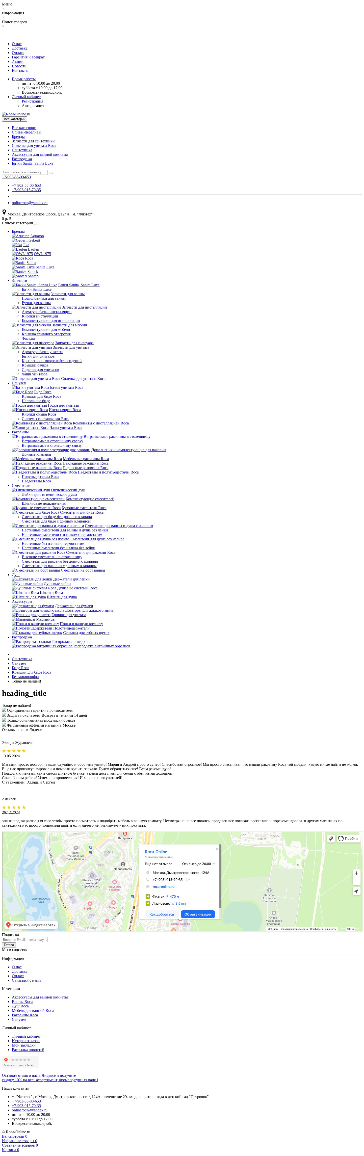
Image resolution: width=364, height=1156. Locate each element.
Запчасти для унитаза (71, 347)
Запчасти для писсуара (74, 343)
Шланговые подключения (44, 503)
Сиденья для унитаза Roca (34, 145)
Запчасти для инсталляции (84, 307)
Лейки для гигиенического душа (49, 494)
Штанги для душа (62, 597)
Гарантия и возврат (28, 57)
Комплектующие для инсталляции (51, 320)
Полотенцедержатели (71, 628)
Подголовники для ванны (44, 298)
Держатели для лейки (71, 579)
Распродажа (22, 159)
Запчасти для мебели (69, 325)
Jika (26, 245)
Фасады (28, 338)
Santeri (33, 276)
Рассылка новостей (28, 1050)
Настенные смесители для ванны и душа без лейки (65, 530)
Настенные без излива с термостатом (53, 543)
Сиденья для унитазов (40, 370)
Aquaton (37, 236)
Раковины (20, 432)
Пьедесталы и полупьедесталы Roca (108, 472)
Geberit (34, 240)
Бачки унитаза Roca (66, 387)
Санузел (19, 383)
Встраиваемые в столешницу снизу (52, 445)
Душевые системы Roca (77, 588)
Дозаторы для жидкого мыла (89, 610)
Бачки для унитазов (38, 356)
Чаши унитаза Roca (66, 427)
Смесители (21, 485)
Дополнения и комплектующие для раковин (128, 450)
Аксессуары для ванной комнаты (40, 154)
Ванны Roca (22, 1001)
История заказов (26, 1041)
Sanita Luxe (45, 267)
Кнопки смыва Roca (39, 414)
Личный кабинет (26, 1036)
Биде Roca (43, 392)
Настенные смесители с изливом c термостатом (62, 534)
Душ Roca (20, 1006)
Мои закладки (24, 1045)
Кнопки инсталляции (40, 316)
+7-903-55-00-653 (26, 185)
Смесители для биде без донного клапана (57, 517)
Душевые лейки (57, 583)
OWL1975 (42, 254)
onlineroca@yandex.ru (30, 203)
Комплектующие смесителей (90, 499)
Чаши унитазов (35, 374)
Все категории (24, 128)
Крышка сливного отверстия (46, 334)
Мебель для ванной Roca (33, 1010)
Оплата (18, 53)
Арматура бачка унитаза (42, 352)
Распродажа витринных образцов (102, 646)
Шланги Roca (51, 592)
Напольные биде (36, 401)
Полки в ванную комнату (81, 624)
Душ (16, 575)
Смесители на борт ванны (83, 570)
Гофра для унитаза (63, 405)
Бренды (18, 136)
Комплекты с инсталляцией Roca (101, 423)
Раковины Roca (25, 1015)
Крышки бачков (35, 365)
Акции (18, 61)
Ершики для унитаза (69, 615)
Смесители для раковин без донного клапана (60, 561)
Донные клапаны (36, 454)
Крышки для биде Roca (41, 396)
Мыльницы (45, 619)
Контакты (20, 70)
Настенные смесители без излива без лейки (58, 548)
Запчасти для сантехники (33, 141)
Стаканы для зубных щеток (86, 633)
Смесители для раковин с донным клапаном (59, 566)
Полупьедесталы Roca (40, 476)
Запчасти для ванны (68, 294)
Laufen (33, 249)
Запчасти (19, 280)
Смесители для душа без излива (97, 539)
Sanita (31, 263)
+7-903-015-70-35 (26, 190)
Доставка (19, 48)
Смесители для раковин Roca (90, 552)
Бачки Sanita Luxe (37, 289)
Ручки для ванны (36, 303)
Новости (19, 66)
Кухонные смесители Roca (84, 508)
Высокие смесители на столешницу (52, 557)
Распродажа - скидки (70, 641)
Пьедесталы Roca (36, 481)
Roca (29, 258)
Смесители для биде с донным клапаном (56, 521)
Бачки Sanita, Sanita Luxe (32, 163)
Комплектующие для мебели (46, 329)
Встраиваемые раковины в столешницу (117, 436)
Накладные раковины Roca (85, 463)
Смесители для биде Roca (82, 512)
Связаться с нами (26, 980)
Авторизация (33, 106)
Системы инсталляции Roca (45, 419)
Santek (32, 271)
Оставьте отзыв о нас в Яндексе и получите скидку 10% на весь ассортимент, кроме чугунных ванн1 (50, 1077)
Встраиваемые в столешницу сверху (52, 441)
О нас (17, 44)
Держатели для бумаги (74, 606)
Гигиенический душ (68, 490)
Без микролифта (25, 677)
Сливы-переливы (26, 132)
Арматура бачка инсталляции (47, 312)
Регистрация (32, 101)
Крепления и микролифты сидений (52, 361)
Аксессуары (22, 601)
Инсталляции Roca (65, 410)
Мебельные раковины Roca (86, 459)
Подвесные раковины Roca (85, 468)
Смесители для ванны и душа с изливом (119, 526)
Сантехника (22, 150)
